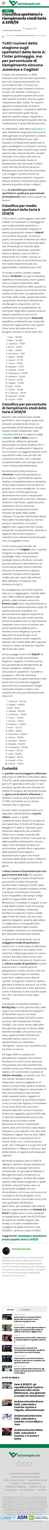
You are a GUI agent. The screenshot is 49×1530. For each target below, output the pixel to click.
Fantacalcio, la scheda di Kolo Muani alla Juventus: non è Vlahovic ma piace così (27, 1319)
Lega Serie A (38, 128)
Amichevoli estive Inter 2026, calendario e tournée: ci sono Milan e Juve (28, 1420)
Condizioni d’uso (27, 1490)
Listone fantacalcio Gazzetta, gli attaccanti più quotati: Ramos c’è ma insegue (29, 1370)
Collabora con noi (37, 1486)
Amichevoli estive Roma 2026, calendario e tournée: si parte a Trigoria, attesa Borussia (29, 1406)
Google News (11, 1490)
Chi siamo (14, 1483)
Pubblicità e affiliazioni (16, 1486)
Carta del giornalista (31, 1483)
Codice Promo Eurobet (14, 1480)
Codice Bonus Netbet (37, 1480)
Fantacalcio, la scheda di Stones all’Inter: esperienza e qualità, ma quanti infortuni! (29, 1360)
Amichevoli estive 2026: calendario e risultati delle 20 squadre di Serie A (30, 1339)
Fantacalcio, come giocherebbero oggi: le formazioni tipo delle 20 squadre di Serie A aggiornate (30, 1329)
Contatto (41, 1490)
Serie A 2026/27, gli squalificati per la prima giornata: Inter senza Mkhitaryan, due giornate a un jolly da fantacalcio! (29, 1390)
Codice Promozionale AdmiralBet (24, 1473)
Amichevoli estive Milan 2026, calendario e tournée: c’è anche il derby (28, 1434)
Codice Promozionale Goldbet (25, 1477)
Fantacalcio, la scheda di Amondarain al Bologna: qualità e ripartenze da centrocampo (29, 1350)
